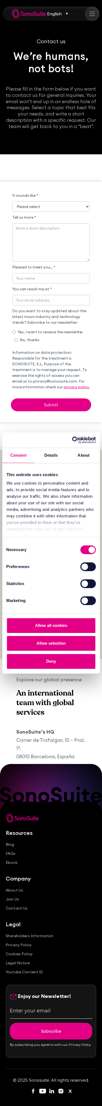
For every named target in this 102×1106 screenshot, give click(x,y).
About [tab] (83, 455)
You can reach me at (32, 288)
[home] (29, 13)
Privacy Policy (19, 945)
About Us (14, 890)
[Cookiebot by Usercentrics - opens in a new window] (73, 440)
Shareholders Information (29, 936)
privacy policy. (77, 386)
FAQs (11, 853)
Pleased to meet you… (33, 267)
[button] (57, 14)
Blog (10, 844)
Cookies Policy (19, 954)
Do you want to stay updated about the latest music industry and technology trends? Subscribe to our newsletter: (49, 316)
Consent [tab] (18, 455)
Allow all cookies (51, 625)
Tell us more (24, 217)
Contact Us (16, 908)
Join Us (12, 899)
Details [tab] (51, 455)
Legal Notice (18, 963)
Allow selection (51, 643)
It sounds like (25, 195)
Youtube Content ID (24, 972)
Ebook (11, 862)
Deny (51, 661)
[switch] (88, 566)
